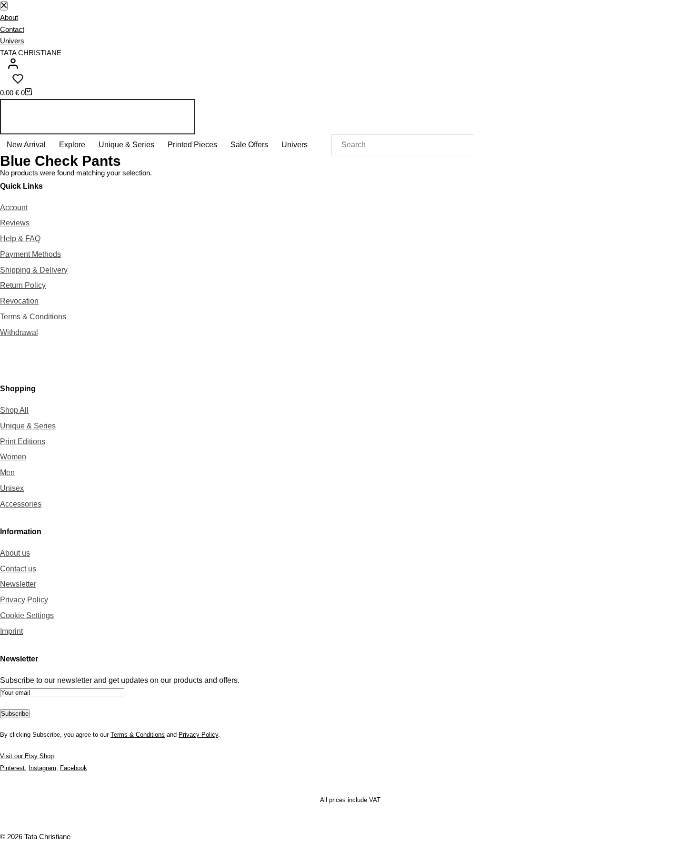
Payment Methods (30, 254)
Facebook (73, 768)
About (9, 17)
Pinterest (12, 768)
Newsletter (18, 584)
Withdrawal (19, 332)
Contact (12, 29)
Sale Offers (249, 145)
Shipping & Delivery (34, 270)
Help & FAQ (20, 238)
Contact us (18, 569)
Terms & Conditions (33, 317)
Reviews (15, 223)
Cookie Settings (27, 615)
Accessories (20, 504)
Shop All (14, 410)
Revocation (19, 301)
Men (7, 472)
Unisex (12, 488)
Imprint (11, 631)
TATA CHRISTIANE (30, 53)
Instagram (42, 768)
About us (15, 553)
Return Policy (23, 285)
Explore (72, 145)
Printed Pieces (192, 145)
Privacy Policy (24, 600)
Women (13, 457)
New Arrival (26, 145)
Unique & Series (126, 145)
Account (14, 207)
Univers (12, 41)
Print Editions (22, 441)
